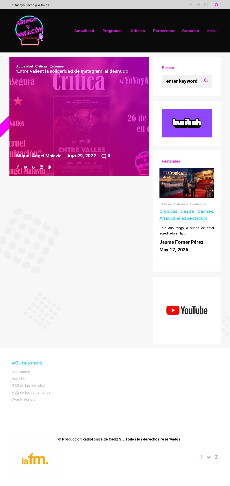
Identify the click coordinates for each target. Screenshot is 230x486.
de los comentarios (31, 392)
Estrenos (57, 66)
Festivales (198, 204)
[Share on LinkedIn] (41, 167)
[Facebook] (191, 5)
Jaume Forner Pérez (181, 242)
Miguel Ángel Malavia (39, 155)
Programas (112, 31)
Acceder (18, 379)
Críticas (138, 31)
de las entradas (28, 386)
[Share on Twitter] (25, 167)
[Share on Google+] (33, 167)
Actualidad (84, 31)
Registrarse (21, 372)
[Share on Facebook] (18, 167)
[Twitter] (198, 5)
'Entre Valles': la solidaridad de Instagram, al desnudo (72, 71)
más (211, 31)
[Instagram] (206, 5)
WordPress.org (23, 399)
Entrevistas (163, 31)
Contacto (190, 31)
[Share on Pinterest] (49, 167)
